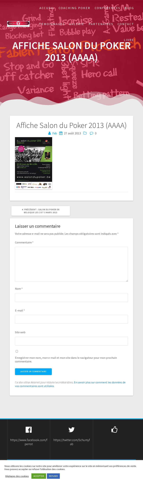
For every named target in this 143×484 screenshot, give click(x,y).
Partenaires (101, 24)
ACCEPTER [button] (38, 476)
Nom (19, 288)
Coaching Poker (74, 8)
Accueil (46, 8)
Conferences (107, 8)
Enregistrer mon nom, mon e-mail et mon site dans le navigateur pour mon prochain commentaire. (66, 359)
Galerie (76, 24)
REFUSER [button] (53, 476)
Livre (129, 40)
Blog (129, 8)
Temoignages (52, 24)
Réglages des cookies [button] (17, 476)
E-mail (20, 310)
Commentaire (24, 242)
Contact (126, 24)
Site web (20, 332)
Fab (54, 133)
